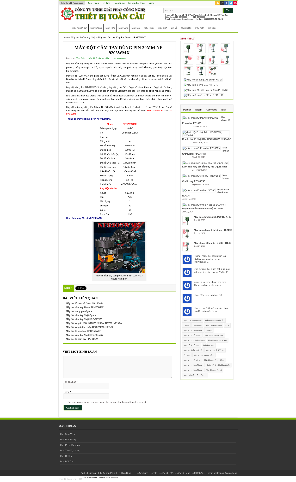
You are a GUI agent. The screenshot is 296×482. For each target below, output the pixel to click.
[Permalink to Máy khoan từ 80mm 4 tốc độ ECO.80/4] (204, 205)
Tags (223, 109)
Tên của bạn (70, 382)
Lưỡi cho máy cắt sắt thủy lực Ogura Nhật (204, 166)
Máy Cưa (123, 27)
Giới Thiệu (93, 3)
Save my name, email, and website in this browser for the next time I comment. (107, 402)
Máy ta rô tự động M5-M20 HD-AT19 (212, 217)
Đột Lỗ (174, 27)
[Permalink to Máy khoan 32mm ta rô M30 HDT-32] (187, 250)
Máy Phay (149, 27)
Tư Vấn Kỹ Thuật (136, 3)
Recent (198, 109)
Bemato (187, 355)
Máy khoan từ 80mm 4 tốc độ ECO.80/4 (203, 208)
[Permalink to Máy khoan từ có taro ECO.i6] (199, 190)
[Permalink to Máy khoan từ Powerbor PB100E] (201, 118)
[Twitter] (231, 3)
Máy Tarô (110, 27)
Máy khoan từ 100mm (215, 350)
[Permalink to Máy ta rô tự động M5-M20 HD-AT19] (187, 224)
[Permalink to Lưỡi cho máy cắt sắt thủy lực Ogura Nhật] (206, 163)
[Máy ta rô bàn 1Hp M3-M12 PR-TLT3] (204, 95)
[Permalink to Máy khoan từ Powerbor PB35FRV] (201, 148)
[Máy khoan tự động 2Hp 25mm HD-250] (213, 60)
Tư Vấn (211, 27)
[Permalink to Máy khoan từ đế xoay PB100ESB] (201, 176)
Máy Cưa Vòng (67, 434)
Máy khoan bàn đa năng (204, 355)
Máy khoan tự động (214, 325)
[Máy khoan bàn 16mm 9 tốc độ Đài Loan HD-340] (188, 71)
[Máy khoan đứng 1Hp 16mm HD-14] (203, 80)
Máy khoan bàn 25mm (214, 335)
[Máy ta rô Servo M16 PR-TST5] (201, 85)
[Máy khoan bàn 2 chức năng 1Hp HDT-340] (188, 60)
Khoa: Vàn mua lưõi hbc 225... (209, 295)
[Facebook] (226, 3)
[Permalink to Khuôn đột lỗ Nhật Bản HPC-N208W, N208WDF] (206, 135)
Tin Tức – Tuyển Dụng (113, 3)
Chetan (101, 477)
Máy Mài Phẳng (68, 439)
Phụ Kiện (199, 27)
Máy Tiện (162, 27)
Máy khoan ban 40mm (193, 330)
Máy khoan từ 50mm (192, 335)
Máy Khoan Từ (79, 27)
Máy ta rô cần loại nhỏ (193, 350)
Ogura (186, 325)
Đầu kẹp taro (208, 345)
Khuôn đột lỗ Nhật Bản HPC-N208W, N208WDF (206, 139)
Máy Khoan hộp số (214, 370)
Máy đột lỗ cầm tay (192, 345)
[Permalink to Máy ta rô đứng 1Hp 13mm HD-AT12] (187, 237)
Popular (187, 109)
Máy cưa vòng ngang (192, 320)
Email (66, 392)
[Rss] (217, 3)
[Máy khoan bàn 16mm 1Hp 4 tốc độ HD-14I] (213, 71)
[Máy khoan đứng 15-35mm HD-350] (200, 60)
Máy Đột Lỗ (66, 456)
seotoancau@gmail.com (182, 19)
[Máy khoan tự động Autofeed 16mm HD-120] (225, 60)
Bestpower (197, 325)
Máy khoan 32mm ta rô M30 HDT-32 (212, 243)
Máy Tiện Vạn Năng (70, 450)
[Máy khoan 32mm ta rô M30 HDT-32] (213, 48)
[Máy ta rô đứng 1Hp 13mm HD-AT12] (200, 48)
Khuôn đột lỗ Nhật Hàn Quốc (218, 365)
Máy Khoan (96, 27)
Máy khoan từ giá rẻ (192, 360)
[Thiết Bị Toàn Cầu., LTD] (104, 19)
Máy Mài (136, 27)
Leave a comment (118, 58)
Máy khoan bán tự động (214, 360)
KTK (227, 325)
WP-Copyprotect (113, 477)
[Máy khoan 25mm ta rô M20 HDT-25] (225, 48)
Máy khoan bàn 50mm (193, 365)
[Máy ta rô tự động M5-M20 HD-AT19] (188, 48)
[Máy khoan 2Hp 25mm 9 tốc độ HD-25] (200, 71)
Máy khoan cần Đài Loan (194, 340)
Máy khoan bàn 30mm (193, 370)
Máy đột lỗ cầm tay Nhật (83, 37)
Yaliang (209, 330)
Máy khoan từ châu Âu (214, 320)
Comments (211, 109)
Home (65, 28)
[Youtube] (235, 3)
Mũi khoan (186, 27)
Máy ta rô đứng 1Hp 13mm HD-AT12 (213, 230)
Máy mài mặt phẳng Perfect (195, 375)
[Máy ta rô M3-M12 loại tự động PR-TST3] (206, 90)
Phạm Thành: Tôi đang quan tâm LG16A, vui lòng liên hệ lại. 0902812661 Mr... (210, 259)
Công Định (80, 58)
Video (151, 3)
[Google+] (222, 3)
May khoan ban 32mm (217, 340)
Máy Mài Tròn (67, 461)
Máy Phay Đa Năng (70, 445)
